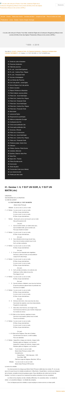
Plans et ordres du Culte (54, 16)
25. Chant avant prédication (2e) (16, 124)
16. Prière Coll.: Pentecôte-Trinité (17, 101)
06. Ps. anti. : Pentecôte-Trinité (16, 75)
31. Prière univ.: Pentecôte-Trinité (17, 140)
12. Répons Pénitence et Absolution (18, 90)
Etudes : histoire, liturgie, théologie (24, 20)
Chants (8, 16)
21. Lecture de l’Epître (14, 114)
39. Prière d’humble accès (15, 161)
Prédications (4, 20)
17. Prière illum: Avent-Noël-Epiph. (17, 103)
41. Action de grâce (13, 166)
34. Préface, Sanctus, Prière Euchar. (18, 148)
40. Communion (12, 164)
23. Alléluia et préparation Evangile (17, 119)
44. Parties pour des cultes (15, 174)
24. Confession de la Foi (14, 122)
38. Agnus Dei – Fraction (14, 159)
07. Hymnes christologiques (15, 77)
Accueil (3, 16)
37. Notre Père (12, 156)
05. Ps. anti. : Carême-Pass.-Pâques (18, 72)
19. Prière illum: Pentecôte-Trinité (17, 109)
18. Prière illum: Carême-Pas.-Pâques (18, 106)
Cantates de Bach (29, 16)
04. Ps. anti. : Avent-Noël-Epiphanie (17, 69)
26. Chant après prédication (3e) (17, 127)
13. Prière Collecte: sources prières (17, 93)
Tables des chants (17, 16)
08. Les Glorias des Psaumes (16, 80)
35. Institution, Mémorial (14, 151)
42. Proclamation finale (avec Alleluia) (18, 169)
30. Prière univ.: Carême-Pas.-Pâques (18, 138)
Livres (11, 20)
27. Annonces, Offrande (14, 130)
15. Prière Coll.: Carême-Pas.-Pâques (18, 98)
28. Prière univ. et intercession (16, 132)
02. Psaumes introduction (15, 64)
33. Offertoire (11, 145)
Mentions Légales (60, 391)
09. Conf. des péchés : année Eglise (18, 82)
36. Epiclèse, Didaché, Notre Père (17, 153)
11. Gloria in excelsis (13, 88)
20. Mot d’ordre (12, 111)
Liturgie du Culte (40, 16)
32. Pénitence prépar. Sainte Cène (17, 143)
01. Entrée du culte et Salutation (16, 61)
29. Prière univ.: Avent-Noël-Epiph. (17, 135)
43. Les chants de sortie (14, 172)
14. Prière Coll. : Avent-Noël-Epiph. (17, 96)
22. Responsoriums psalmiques (16, 117)
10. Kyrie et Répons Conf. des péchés (18, 85)
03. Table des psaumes (14, 67)
